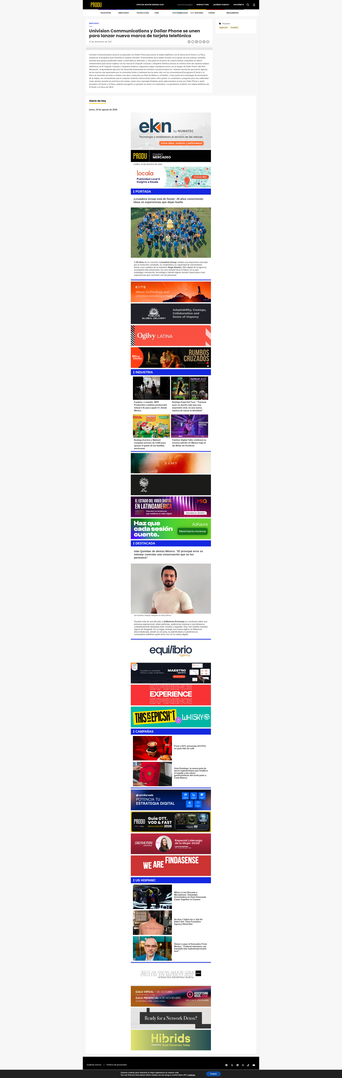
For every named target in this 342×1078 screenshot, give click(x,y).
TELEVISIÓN (105, 13)
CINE (156, 13)
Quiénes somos (94, 1064)
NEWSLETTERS (203, 4)
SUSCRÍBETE (238, 4)
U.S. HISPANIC (197, 13)
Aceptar (213, 1074)
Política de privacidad (117, 1064)
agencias (223, 27)
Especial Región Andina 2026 (150, 4)
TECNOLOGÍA (142, 13)
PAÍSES (212, 13)
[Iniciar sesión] (254, 4)
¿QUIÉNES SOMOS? (221, 4)
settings (191, 1075)
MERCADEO (123, 13)
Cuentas (234, 27)
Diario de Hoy (97, 100)
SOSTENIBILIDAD (180, 13)
